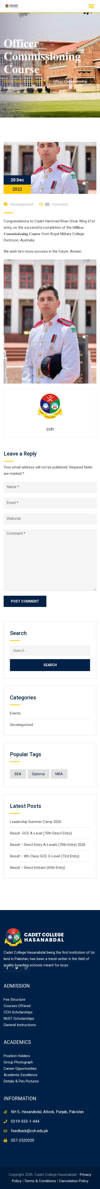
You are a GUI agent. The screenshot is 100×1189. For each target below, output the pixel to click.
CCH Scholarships (18, 1012)
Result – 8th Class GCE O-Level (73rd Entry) (44, 856)
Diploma (38, 774)
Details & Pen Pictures (21, 1081)
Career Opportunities (20, 1068)
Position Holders (17, 1056)
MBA (59, 774)
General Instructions (20, 1025)
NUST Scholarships (19, 1018)
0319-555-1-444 (25, 1121)
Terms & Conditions (40, 1181)
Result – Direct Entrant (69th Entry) (37, 867)
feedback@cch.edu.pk (29, 1131)
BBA (18, 774)
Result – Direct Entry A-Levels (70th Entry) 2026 (47, 844)
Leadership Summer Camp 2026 (35, 822)
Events (15, 713)
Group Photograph (18, 1062)
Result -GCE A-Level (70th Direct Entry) (41, 833)
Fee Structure (14, 999)
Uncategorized (21, 204)
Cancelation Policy (73, 1181)
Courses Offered (17, 1006)
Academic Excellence (20, 1075)
